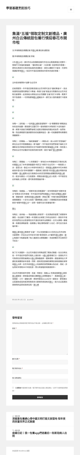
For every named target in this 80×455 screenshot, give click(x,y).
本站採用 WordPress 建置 (20, 451)
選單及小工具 (71, 9)
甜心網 (36, 97)
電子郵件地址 (17, 368)
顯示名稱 (16, 359)
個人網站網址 (16, 378)
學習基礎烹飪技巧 (18, 8)
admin (31, 300)
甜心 (34, 50)
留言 (14, 328)
